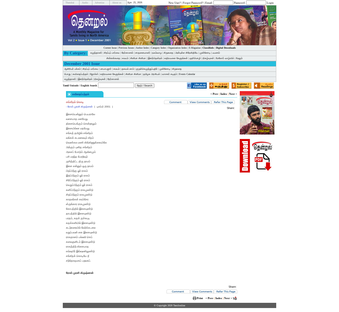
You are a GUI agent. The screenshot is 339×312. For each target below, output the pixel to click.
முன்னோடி (205, 52)
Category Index (158, 47)
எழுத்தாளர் (96, 52)
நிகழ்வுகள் (208, 58)
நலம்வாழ (157, 52)
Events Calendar (187, 74)
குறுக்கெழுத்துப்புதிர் (147, 69)
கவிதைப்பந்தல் (80, 74)
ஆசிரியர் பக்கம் (72, 69)
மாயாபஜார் (105, 69)
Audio (85, 2)
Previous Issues (126, 47)
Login (270, 2)
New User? (175, 2)
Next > (233, 93)
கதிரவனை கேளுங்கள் (176, 58)
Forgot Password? (193, 2)
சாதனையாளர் (142, 52)
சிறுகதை (168, 52)
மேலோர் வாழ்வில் (225, 58)
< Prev (214, 93)
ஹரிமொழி (195, 58)
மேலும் (239, 58)
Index (223, 93)
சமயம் (125, 58)
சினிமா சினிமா (138, 58)
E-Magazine (195, 47)
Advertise (99, 2)
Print (200, 298)
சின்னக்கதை (113, 58)
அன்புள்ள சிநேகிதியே (186, 52)
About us (116, 2)
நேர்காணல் (127, 52)
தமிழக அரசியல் (151, 74)
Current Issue (110, 47)
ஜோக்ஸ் (94, 74)
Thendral (70, 2)
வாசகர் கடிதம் (169, 74)
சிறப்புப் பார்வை (112, 52)
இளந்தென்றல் (155, 58)
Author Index (142, 47)
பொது (67, 74)
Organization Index (177, 47)
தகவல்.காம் (128, 69)
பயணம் (216, 52)
